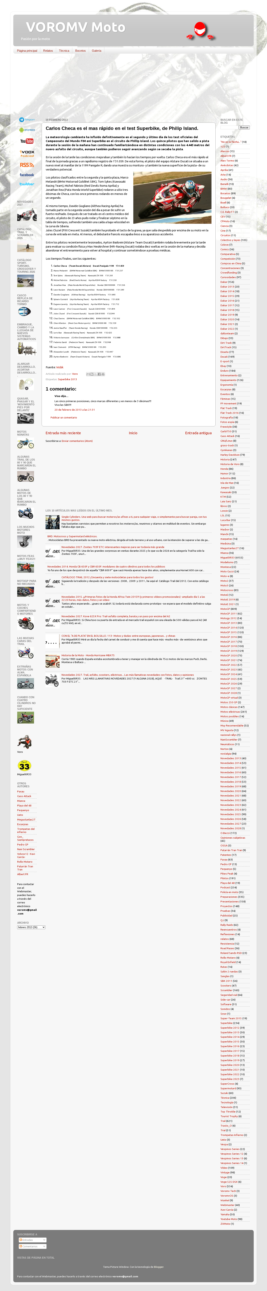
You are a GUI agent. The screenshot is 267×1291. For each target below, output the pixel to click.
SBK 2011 (226, 980)
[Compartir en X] (96, 374)
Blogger (158, 1266)
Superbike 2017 (229, 1050)
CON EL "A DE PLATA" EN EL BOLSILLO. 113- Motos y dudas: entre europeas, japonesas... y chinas (118, 635)
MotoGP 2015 (228, 632)
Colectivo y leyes (230, 240)
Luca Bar (225, 520)
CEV (222, 216)
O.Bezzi (225, 833)
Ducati (224, 356)
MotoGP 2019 (228, 650)
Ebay (223, 366)
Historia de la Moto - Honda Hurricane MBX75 (88, 655)
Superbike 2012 (229, 1027)
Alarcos (224, 151)
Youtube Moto (228, 1219)
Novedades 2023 (230, 804)
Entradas (27, 1239)
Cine (223, 230)
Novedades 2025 (230, 814)
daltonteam (227, 333)
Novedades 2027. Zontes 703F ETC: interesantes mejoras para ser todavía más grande (113, 547)
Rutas (223, 966)
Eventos (225, 394)
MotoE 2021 (227, 604)
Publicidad (226, 915)
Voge (223, 1177)
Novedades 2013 (230, 758)
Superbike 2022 (229, 1074)
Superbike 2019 (229, 1060)
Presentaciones (229, 901)
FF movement (228, 403)
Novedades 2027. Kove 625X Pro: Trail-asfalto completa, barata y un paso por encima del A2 (116, 616)
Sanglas (225, 976)
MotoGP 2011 (228, 613)
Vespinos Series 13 (231, 1158)
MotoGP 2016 (228, 636)
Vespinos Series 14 (231, 1163)
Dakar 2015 (227, 295)
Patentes (225, 854)
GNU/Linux (226, 440)
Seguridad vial (228, 994)
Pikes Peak (226, 873)
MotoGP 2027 (228, 688)
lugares (224, 524)
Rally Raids (226, 924)
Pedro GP (22, 844)
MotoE (224, 594)
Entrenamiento (229, 375)
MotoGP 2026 (228, 683)
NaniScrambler (228, 739)
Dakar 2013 (227, 286)
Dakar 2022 (227, 328)
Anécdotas (226, 165)
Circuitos (225, 235)
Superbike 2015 (229, 1041)
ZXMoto (225, 1223)
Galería (96, 50)
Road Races (227, 948)
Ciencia (224, 225)
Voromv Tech (228, 1190)
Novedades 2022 (230, 800)
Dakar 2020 (227, 319)
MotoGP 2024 (228, 674)
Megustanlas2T (26, 819)
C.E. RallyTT (227, 211)
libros (223, 506)
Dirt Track (226, 342)
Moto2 (224, 580)
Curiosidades (228, 277)
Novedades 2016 (230, 772)
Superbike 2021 (229, 1069)
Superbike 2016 (229, 1046)
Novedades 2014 (230, 762)
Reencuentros (228, 929)
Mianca (21, 800)
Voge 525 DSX (229, 1181)
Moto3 (224, 585)
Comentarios (30, 1246)
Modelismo (227, 562)
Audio (223, 179)
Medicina (225, 543)
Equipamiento (228, 380)
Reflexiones (227, 934)
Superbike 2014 (229, 1036)
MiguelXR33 (227, 557)
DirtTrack (225, 347)
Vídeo (224, 1167)
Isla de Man (227, 482)
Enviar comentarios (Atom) (77, 440)
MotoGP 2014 (228, 627)
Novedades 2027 (230, 823)
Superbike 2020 (229, 1064)
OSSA (224, 845)
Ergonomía (226, 384)
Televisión (226, 1107)
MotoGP (225, 608)
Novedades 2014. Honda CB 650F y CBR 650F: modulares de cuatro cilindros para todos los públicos (106, 566)
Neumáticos (227, 744)
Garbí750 (225, 431)
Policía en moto (229, 892)
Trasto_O (226, 1125)
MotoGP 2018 (228, 646)
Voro (223, 1186)
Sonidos (225, 1008)
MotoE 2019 (227, 599)
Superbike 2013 (67, 379)
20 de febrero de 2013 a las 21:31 (75, 409)
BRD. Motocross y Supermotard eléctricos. (72, 536)
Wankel (224, 1200)
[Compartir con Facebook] (99, 374)
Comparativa (227, 254)
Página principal (27, 50)
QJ (222, 920)
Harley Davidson (230, 454)
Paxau (20, 791)
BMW (223, 188)
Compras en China (230, 263)
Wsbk (59, 367)
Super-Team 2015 (231, 1018)
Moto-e (224, 576)
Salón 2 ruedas (229, 971)
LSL (222, 515)
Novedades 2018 (230, 781)
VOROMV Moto (72, 26)
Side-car (225, 999)
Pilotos (224, 878)
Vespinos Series (230, 1149)
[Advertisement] (130, 86)
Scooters (225, 985)
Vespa (224, 1144)
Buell (223, 202)
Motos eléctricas (230, 711)
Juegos (224, 487)
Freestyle (226, 426)
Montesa (225, 566)
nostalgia (225, 753)
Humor (224, 473)
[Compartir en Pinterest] (103, 374)
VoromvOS (226, 1195)
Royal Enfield (228, 962)
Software (225, 1004)
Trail (223, 1120)
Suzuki (224, 1093)
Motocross (226, 590)
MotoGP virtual (229, 697)
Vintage (225, 1172)
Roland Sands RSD (231, 952)
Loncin (224, 510)
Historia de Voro (230, 464)
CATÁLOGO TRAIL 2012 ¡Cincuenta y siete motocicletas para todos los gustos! (107, 577)
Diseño (224, 351)
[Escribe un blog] (92, 374)
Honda (224, 468)
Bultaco (224, 207)
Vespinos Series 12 (231, 1153)
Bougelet (225, 197)
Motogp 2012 (228, 618)
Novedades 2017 (230, 777)
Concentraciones (230, 268)
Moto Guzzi (227, 571)
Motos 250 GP (228, 702)
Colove (224, 244)
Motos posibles (229, 716)
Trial (223, 1130)
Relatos (48, 50)
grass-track (227, 445)
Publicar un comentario (64, 417)
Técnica (64, 50)
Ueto (20, 814)
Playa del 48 (24, 805)
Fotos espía (227, 422)
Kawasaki (225, 492)
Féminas (225, 398)
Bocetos (80, 50)
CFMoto (225, 221)
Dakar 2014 (227, 291)
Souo (223, 1013)
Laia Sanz (225, 501)
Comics (224, 249)
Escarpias (22, 824)
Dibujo (224, 338)
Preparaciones (228, 896)
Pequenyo (23, 810)
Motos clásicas (229, 707)
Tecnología (226, 1102)
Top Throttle (228, 1111)
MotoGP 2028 (228, 692)
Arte (223, 174)
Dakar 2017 (227, 305)
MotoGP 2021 (228, 660)
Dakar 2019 (227, 314)
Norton (224, 748)
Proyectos (226, 906)
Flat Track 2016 (229, 412)
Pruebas (225, 910)
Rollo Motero (24, 861)
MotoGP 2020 (228, 655)
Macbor (224, 529)
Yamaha (224, 1214)
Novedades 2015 (230, 767)
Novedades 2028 (230, 828)
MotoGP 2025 (228, 678)
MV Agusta (226, 730)
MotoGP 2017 (228, 641)
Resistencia (227, 943)
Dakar (223, 281)
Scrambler (226, 990)
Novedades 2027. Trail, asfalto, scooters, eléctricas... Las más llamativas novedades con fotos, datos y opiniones (128, 674)
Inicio (133, 433)
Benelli (224, 184)
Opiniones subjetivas (232, 837)
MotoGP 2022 (228, 664)
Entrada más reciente (63, 433)
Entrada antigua (198, 433)
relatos (224, 938)
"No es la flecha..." (230, 141)
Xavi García (226, 1209)
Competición (227, 258)
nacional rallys (228, 734)
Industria (225, 478)
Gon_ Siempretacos (25, 838)
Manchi (224, 534)
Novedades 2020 (230, 791)
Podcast (225, 887)
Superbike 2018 (229, 1055)
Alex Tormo (227, 160)
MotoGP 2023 (228, 669)
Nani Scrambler (26, 849)
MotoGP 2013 (228, 622)
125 (222, 146)
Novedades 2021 (230, 795)
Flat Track (226, 408)
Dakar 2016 (227, 300)
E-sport (224, 361)
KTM (223, 496)
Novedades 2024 (230, 809)
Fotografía (226, 417)
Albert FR (22, 874)
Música (224, 720)
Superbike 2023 (229, 1079)
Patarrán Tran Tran (231, 850)
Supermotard (228, 1088)
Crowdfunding (228, 272)
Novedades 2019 (230, 786)
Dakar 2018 (227, 310)
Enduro (224, 370)
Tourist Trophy (229, 1116)
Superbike (226, 1023)
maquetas (226, 538)
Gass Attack (24, 796)
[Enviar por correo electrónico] (88, 374)
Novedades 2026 (230, 818)
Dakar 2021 (227, 324)
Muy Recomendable (232, 725)
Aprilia (224, 169)
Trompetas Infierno (231, 1135)
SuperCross (227, 1083)
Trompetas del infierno (26, 830)
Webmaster (227, 1205)
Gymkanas (226, 450)
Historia (225, 459)
